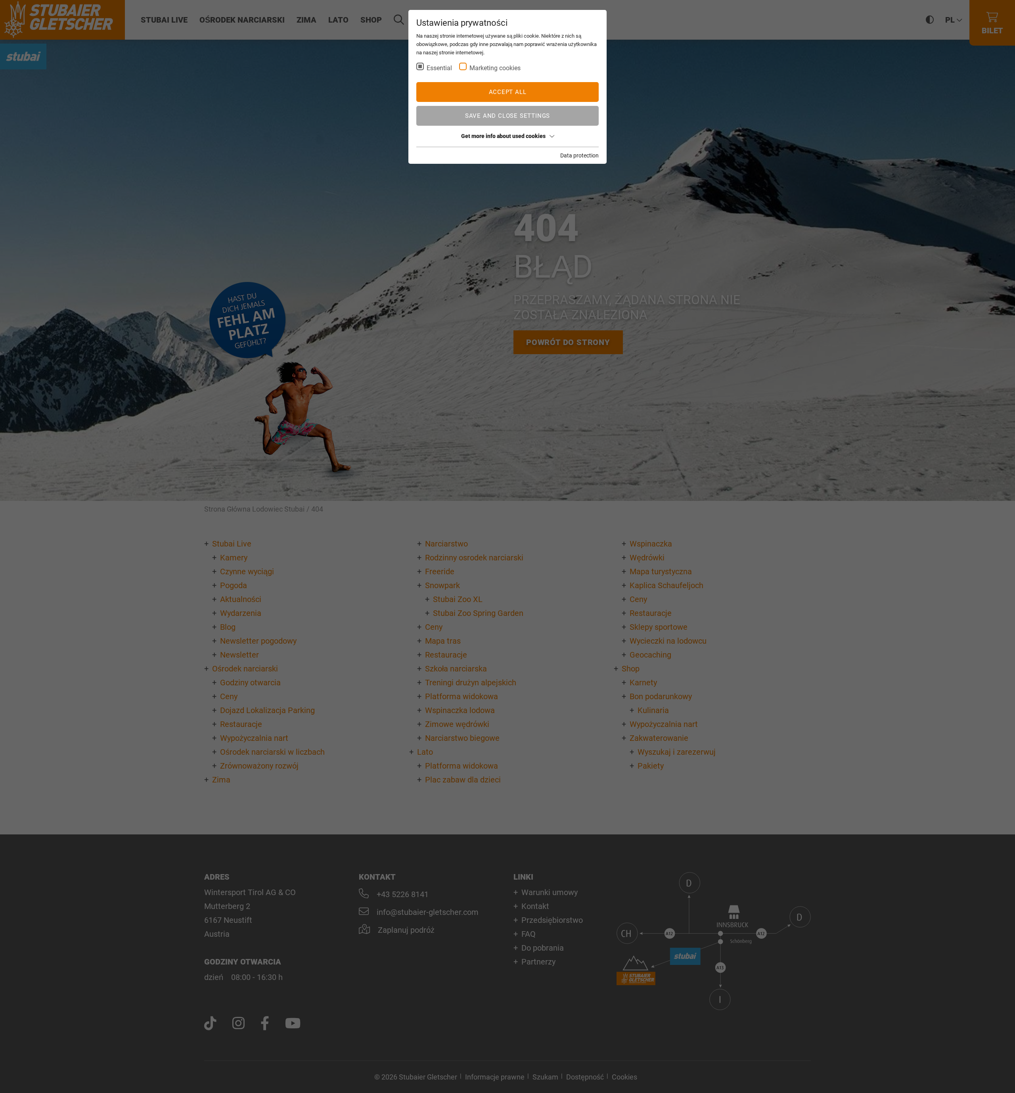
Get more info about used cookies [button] (503, 136)
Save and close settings (507, 115)
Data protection (579, 155)
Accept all (508, 92)
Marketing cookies (495, 68)
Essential (439, 68)
